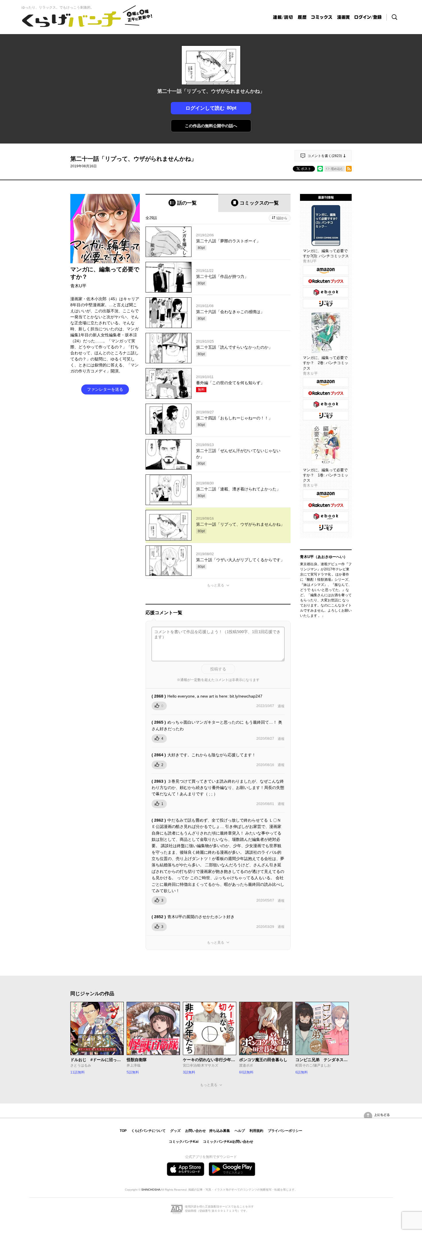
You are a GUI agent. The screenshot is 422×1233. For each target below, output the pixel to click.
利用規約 (256, 1131)
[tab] (182, 203)
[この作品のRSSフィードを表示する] (349, 169)
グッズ (175, 1131)
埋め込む (337, 168)
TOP (123, 1131)
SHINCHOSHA (150, 1189)
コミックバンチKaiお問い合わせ (228, 1142)
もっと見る (215, 585)
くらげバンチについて (148, 1131)
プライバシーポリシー (285, 1131)
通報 (281, 706)
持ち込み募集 (219, 1131)
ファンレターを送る (105, 389)
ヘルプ (240, 1131)
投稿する (218, 669)
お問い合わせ (195, 1131)
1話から (281, 218)
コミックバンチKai (183, 1142)
